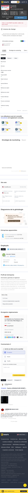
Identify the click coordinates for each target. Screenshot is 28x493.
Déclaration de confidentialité (20, 441)
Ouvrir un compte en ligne (7, 17)
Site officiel (20, 17)
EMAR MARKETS (5, 482)
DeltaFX (9, 480)
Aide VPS (25, 447)
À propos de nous (5, 439)
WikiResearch (18, 447)
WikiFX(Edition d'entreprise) (19, 444)
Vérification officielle (5, 447)
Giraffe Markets (13, 482)
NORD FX (3, 480)
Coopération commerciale (8, 449)
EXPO (12, 447)
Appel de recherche (7, 444)
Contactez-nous (13, 439)
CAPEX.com (15, 480)
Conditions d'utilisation (7, 441)
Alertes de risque (22, 439)
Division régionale (19, 449)
